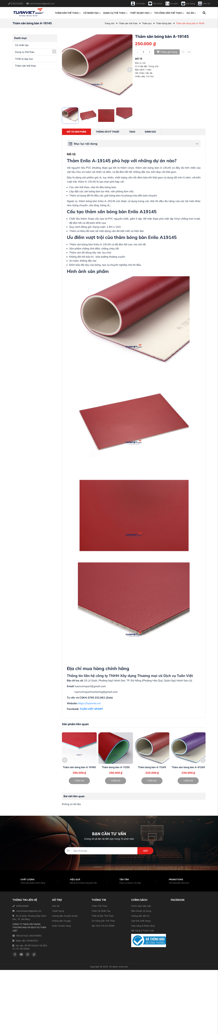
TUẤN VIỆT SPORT (91, 708)
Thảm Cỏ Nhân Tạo (101, 911)
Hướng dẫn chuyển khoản (65, 916)
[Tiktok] (34, 954)
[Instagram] (27, 954)
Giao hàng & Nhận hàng (143, 925)
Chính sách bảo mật (141, 906)
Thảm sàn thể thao (67, 12)
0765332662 (22, 906)
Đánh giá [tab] (150, 131)
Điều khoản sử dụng (141, 911)
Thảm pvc (147, 23)
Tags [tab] (132, 131)
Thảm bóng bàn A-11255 (116, 767)
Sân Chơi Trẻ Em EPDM (103, 925)
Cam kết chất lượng (140, 921)
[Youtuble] (21, 954)
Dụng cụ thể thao (114, 12)
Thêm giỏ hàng (168, 51)
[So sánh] (189, 52)
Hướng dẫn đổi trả (140, 916)
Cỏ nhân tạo (91, 12)
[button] (129, 69)
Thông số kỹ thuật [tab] (107, 131)
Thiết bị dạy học (140, 12)
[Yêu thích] (183, 52)
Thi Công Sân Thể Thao (103, 921)
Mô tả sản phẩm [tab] (76, 131)
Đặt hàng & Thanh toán (142, 930)
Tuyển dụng (58, 911)
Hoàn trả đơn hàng (61, 925)
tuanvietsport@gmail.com (28, 911)
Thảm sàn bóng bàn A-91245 (188, 767)
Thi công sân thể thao (168, 12)
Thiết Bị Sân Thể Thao (102, 916)
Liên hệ (55, 906)
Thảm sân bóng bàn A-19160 (79, 767)
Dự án (190, 12)
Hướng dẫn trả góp (61, 921)
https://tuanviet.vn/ (89, 703)
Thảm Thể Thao (99, 906)
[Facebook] (14, 954)
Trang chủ (109, 23)
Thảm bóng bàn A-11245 (152, 767)
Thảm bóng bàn (164, 23)
